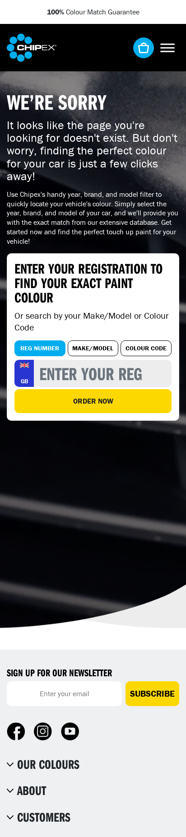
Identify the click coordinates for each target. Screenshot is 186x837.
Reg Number (39, 348)
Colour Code (146, 348)
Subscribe (152, 693)
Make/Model (92, 348)
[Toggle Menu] (167, 47)
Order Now (93, 400)
